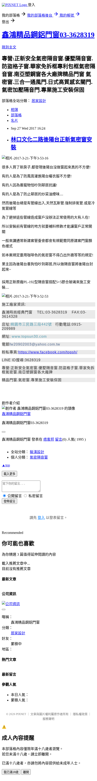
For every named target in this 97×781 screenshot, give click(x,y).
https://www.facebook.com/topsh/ (47, 352)
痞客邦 (48, 439)
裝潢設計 (37, 452)
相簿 (14, 110)
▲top (6, 465)
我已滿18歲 (11, 772)
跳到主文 (9, 47)
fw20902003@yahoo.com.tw (34, 344)
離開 (26, 772)
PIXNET (21, 714)
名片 (14, 120)
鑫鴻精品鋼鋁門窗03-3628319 (48, 35)
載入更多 (9, 474)
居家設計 (39, 101)
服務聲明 (48, 718)
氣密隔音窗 (39, 457)
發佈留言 (9, 501)
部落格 (16, 115)
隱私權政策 (80, 714)
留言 (58, 439)
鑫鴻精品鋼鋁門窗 (16, 414)
